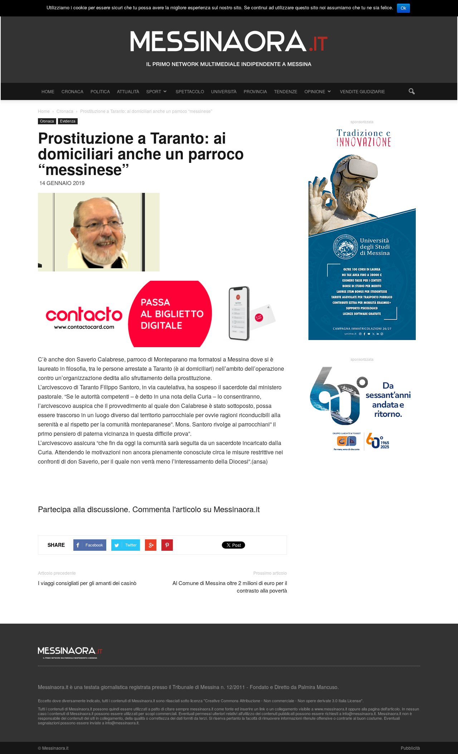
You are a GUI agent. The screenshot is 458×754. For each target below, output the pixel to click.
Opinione (314, 91)
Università (224, 91)
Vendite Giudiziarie (362, 91)
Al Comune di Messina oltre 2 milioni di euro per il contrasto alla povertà (229, 586)
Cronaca (72, 91)
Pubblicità (410, 748)
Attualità (128, 91)
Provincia (255, 91)
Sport (153, 91)
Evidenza (67, 121)
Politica (100, 91)
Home (48, 91)
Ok (403, 8)
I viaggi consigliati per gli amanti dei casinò (87, 582)
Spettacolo (190, 91)
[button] (411, 91)
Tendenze (285, 91)
